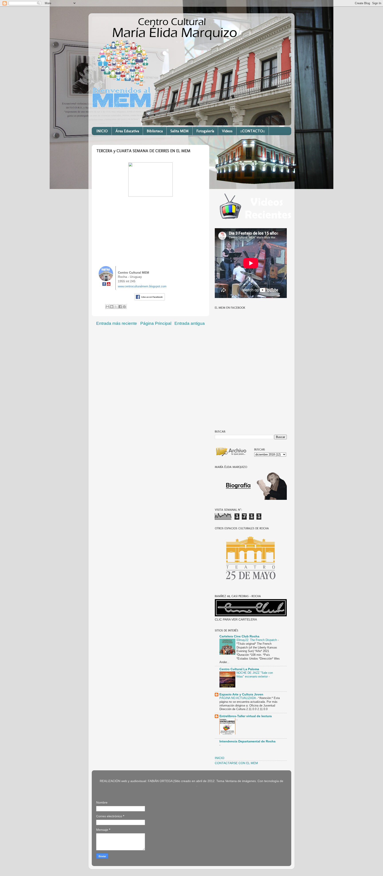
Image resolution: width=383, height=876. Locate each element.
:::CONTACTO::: (252, 131)
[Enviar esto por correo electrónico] (107, 306)
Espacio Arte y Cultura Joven (241, 694)
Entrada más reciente (116, 323)
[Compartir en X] (116, 306)
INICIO (102, 131)
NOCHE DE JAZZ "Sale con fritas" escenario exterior (254, 674)
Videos (227, 131)
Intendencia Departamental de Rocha (247, 741)
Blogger (191, 785)
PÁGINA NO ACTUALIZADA (238, 698)
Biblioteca (155, 131)
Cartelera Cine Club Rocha (239, 636)
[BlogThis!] (111, 306)
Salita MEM (179, 131)
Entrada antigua (189, 323)
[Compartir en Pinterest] (124, 306)
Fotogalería (205, 131)
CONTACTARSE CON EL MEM (236, 763)
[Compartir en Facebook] (120, 306)
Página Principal (155, 323)
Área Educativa (127, 131)
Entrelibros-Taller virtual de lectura (245, 716)
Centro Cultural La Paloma (239, 669)
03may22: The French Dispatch (257, 640)
